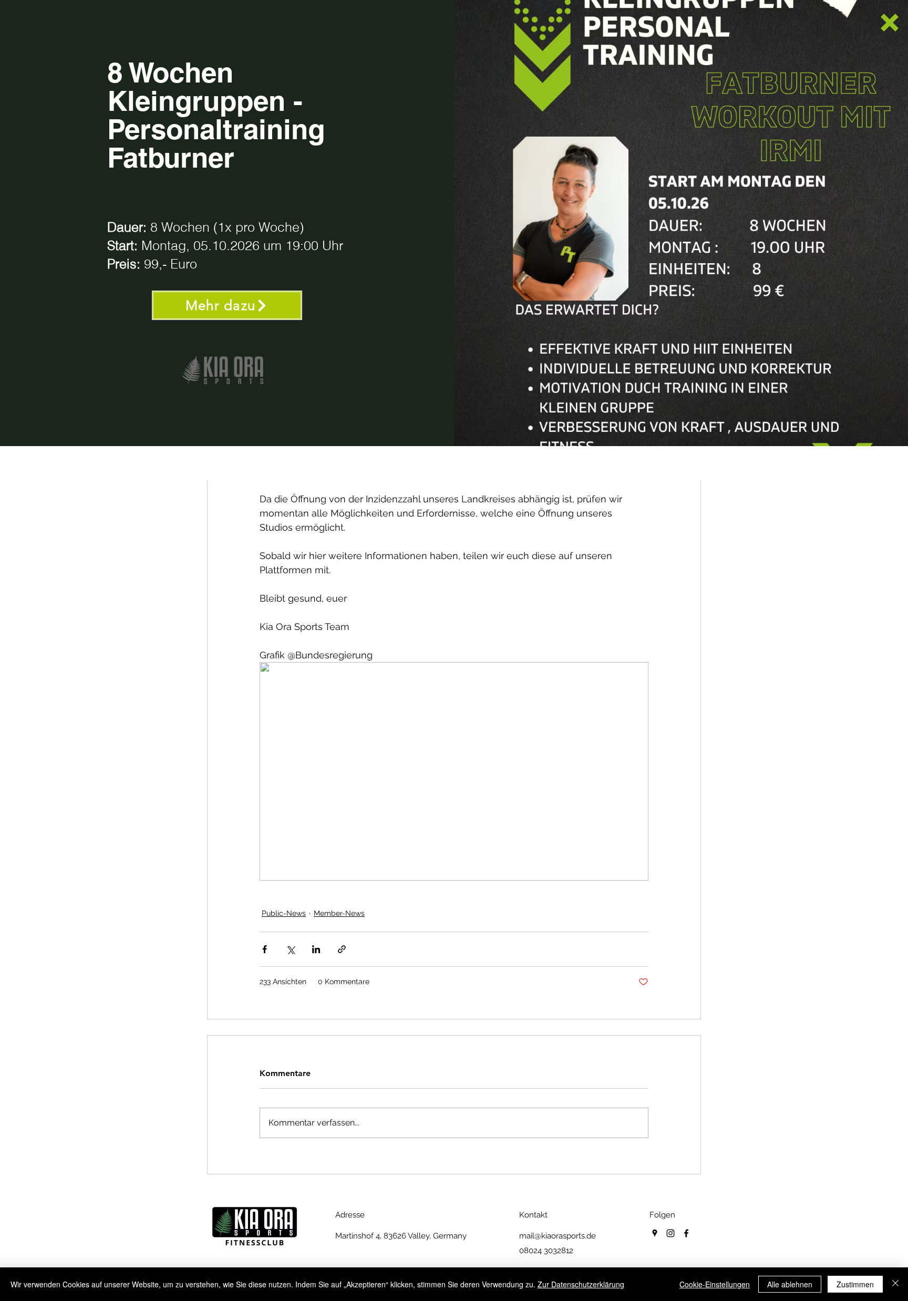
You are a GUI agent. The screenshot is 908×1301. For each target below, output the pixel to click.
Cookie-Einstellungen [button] (714, 1284)
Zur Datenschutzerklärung (581, 1284)
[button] (890, 23)
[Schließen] (895, 1284)
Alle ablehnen (789, 1284)
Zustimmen (855, 1284)
